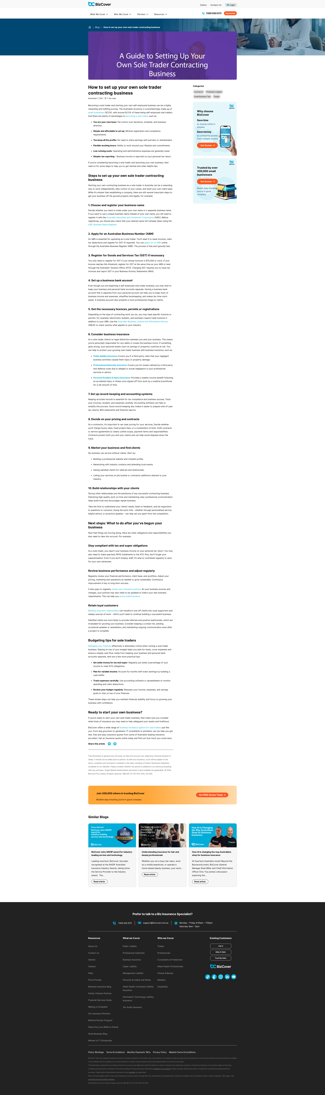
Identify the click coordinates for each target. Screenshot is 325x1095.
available (132, 1072)
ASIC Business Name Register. (102, 224)
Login (232, 5)
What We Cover (97, 14)
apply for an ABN (152, 242)
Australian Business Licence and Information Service (143, 321)
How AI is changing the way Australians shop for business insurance (211, 853)
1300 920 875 (214, 13)
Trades (216, 96)
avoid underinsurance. (130, 596)
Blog (97, 27)
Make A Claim (221, 952)
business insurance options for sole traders (140, 727)
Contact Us (215, 5)
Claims (203, 5)
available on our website (162, 1069)
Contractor (198, 92)
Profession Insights (214, 92)
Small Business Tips (202, 96)
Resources (159, 14)
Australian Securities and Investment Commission (130, 217)
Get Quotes (230, 13)
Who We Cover (121, 14)
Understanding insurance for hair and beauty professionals (160, 853)
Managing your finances (99, 646)
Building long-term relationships (103, 610)
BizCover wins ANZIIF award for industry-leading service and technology (112, 853)
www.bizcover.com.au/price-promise (101, 1079)
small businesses (96, 112)
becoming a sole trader (137, 116)
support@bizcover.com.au (155, 923)
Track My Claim (220, 958)
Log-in (220, 946)
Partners (141, 14)
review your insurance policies (126, 589)
